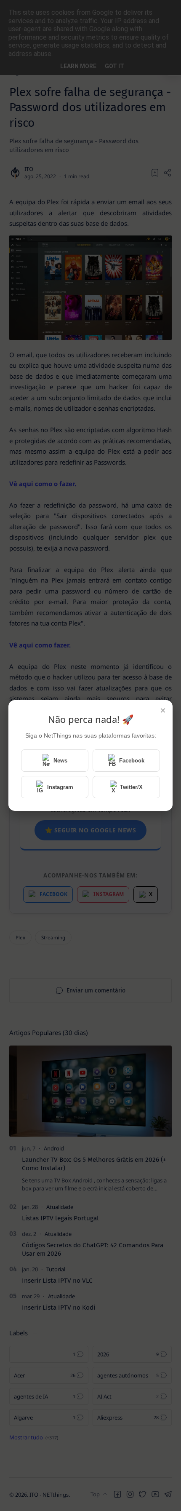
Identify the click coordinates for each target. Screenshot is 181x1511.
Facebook (131, 760)
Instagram (60, 787)
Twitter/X (131, 787)
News (60, 760)
